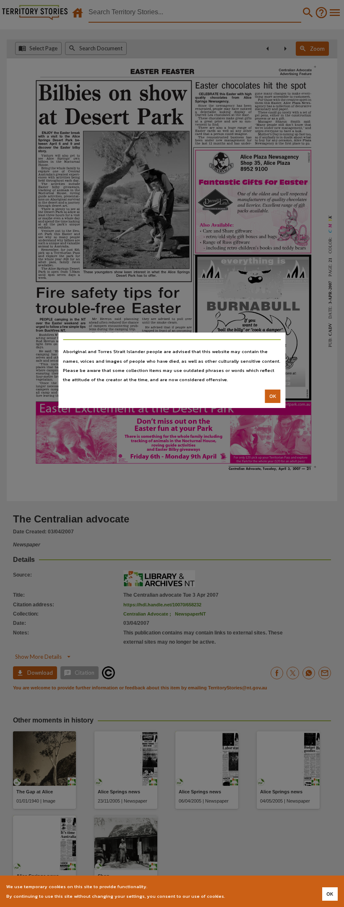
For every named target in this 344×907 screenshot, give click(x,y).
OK (272, 396)
